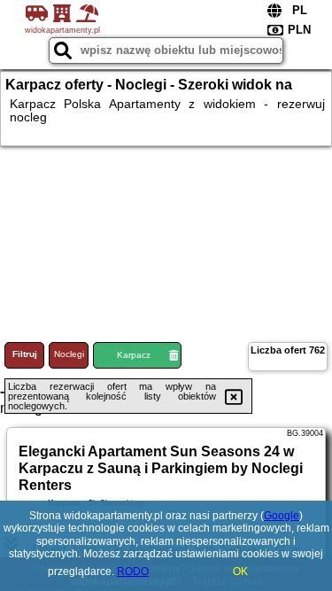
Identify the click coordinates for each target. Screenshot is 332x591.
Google (281, 515)
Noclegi (69, 354)
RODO (133, 571)
